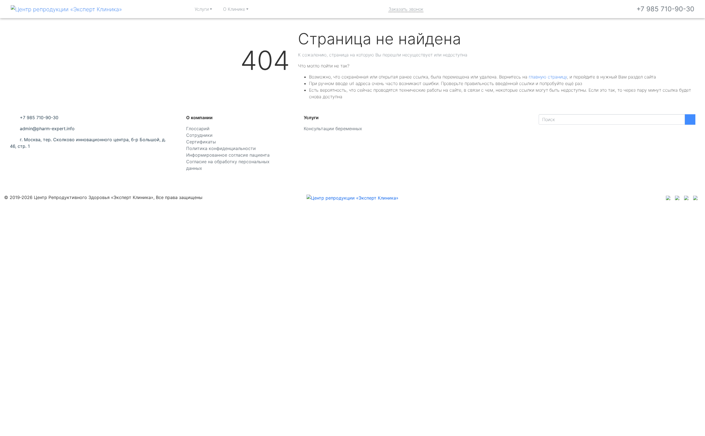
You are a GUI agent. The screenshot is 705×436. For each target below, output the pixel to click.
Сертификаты (201, 142)
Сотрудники (199, 135)
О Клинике (234, 9)
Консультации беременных (333, 128)
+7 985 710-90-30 (665, 9)
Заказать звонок (406, 9)
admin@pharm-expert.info (47, 128)
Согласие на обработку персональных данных (228, 165)
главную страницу (548, 77)
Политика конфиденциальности (221, 148)
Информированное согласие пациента (228, 155)
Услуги (202, 9)
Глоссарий (198, 128)
